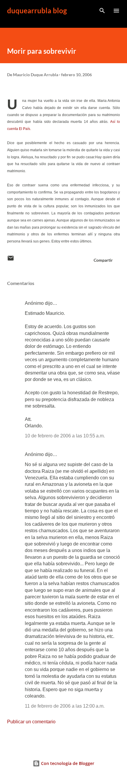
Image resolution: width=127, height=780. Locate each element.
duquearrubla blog (37, 10)
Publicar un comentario (31, 721)
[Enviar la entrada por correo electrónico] (10, 260)
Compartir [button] (103, 260)
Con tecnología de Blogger (67, 763)
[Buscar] (102, 10)
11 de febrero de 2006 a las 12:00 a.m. (65, 706)
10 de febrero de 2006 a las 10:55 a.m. (65, 435)
